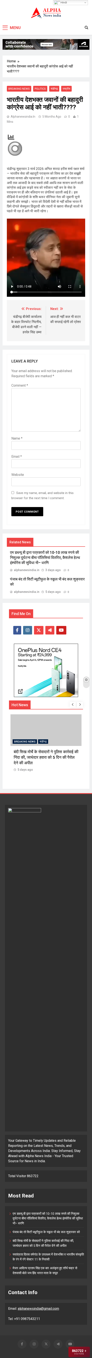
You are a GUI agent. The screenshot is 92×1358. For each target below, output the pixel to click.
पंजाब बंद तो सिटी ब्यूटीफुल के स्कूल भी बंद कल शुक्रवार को (46, 1232)
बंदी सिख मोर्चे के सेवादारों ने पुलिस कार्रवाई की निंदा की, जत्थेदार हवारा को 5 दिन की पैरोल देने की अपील (46, 757)
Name (16, 438)
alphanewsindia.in (23, 116)
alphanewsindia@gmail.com (38, 1309)
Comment (19, 385)
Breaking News (19, 88)
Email (16, 457)
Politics (40, 88)
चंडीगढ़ (54, 88)
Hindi (63, 2)
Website (17, 475)
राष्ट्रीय (66, 88)
